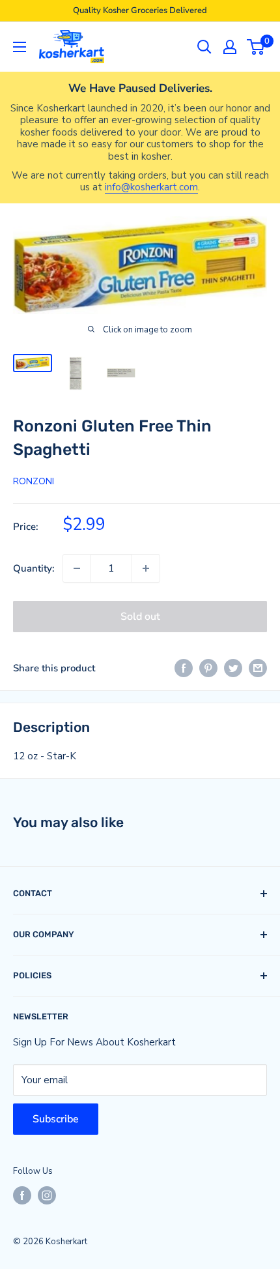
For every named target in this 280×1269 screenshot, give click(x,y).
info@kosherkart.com (151, 187)
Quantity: (34, 568)
